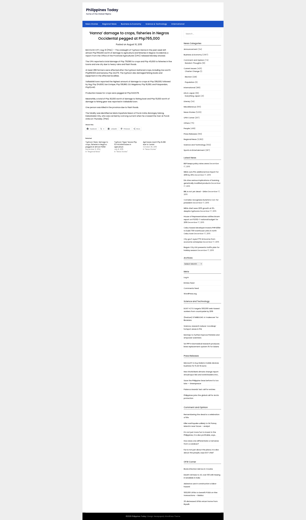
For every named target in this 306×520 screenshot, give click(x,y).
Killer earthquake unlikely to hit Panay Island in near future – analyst (200, 424)
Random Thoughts (193, 63)
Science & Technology (156, 24)
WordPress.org (190, 293)
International (178, 24)
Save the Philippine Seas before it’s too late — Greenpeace (201, 382)
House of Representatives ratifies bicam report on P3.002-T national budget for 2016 (202, 219)
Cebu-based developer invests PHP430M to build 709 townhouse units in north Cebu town (202, 230)
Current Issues (190, 68)
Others (187, 123)
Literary (187, 101)
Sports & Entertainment (194, 150)
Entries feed (189, 283)
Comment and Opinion (194, 60)
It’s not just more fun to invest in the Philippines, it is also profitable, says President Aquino (200, 434)
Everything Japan (192, 96)
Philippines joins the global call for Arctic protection (201, 396)
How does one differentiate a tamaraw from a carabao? (201, 442)
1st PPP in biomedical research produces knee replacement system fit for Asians (201, 345)
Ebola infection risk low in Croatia (198, 469)
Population (189, 82)
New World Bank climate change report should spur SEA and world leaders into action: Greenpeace (201, 373)
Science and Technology (195, 145)
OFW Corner (189, 117)
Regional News (109, 24)
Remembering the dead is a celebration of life (201, 416)
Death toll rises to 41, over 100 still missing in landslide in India (202, 476)
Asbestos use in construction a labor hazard (200, 485)
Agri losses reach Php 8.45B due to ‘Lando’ (154, 143)
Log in (186, 277)
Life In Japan (189, 93)
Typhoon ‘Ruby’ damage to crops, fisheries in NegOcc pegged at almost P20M (96, 144)
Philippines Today (102, 9)
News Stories (91, 24)
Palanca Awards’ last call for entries (199, 389)
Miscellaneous (190, 107)
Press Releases (190, 134)
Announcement (191, 49)
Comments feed (191, 288)
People (187, 128)
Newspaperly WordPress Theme (167, 516)
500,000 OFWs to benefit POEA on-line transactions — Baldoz (200, 494)
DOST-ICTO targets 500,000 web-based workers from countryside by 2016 (201, 310)
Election (188, 77)
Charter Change (192, 71)
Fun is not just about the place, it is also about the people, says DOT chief (201, 451)
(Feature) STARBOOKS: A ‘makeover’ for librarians (201, 318)
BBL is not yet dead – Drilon (196, 191)
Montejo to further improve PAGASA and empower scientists (201, 336)
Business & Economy (131, 24)
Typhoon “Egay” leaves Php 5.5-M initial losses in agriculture (125, 144)
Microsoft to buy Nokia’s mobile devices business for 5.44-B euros (201, 364)
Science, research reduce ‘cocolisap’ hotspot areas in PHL (200, 327)
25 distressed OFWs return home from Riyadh (201, 502)
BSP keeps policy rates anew (196, 163)
